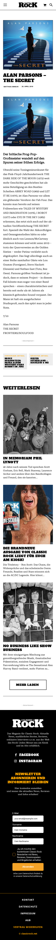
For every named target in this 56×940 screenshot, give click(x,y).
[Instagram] (15, 761)
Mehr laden (27, 685)
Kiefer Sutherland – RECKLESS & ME (39, 361)
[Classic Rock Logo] (28, 4)
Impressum (28, 913)
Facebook (29, 755)
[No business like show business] (28, 612)
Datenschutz (28, 906)
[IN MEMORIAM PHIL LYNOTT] (28, 424)
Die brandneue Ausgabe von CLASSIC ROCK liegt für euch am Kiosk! (25, 554)
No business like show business (27, 648)
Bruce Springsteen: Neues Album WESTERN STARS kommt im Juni (14, 363)
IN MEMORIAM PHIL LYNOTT (22, 460)
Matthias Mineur (11, 86)
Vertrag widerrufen (28, 927)
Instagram (30, 761)
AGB (28, 920)
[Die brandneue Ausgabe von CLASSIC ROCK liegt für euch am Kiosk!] (28, 514)
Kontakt (28, 899)
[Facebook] (16, 755)
